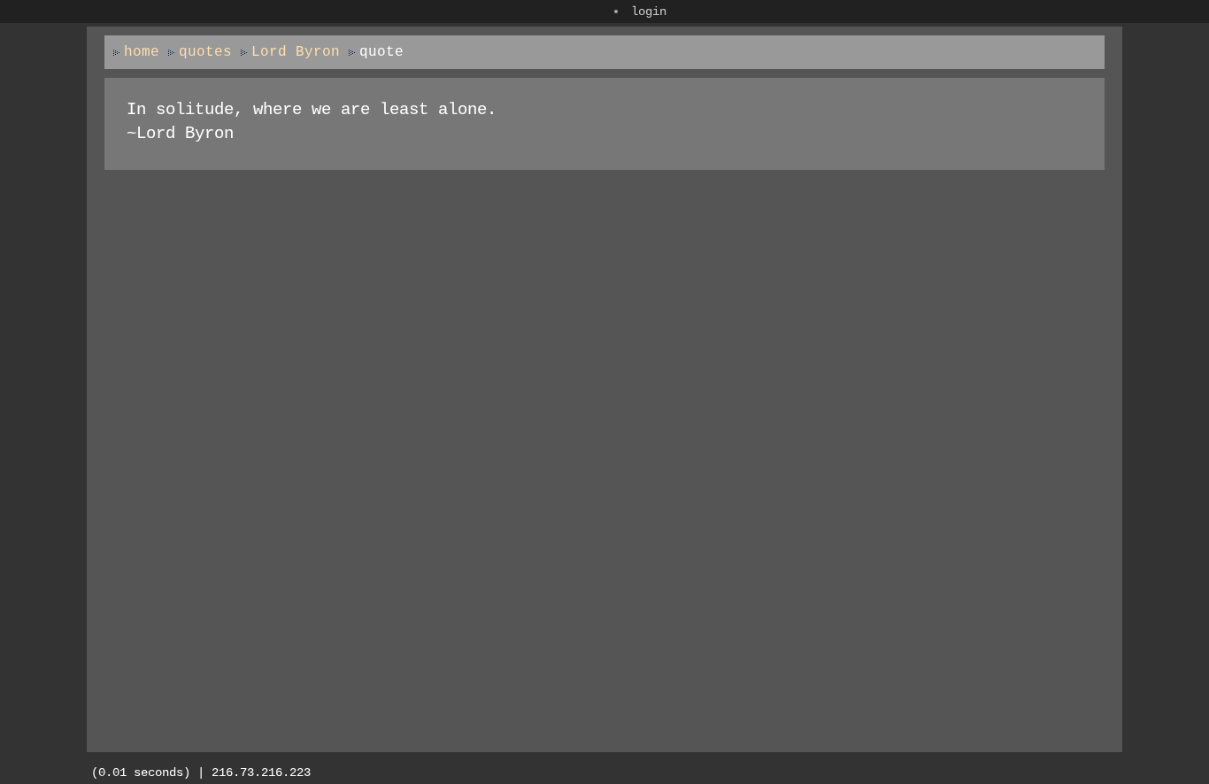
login (648, 11)
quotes (205, 52)
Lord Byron (295, 52)
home (141, 52)
